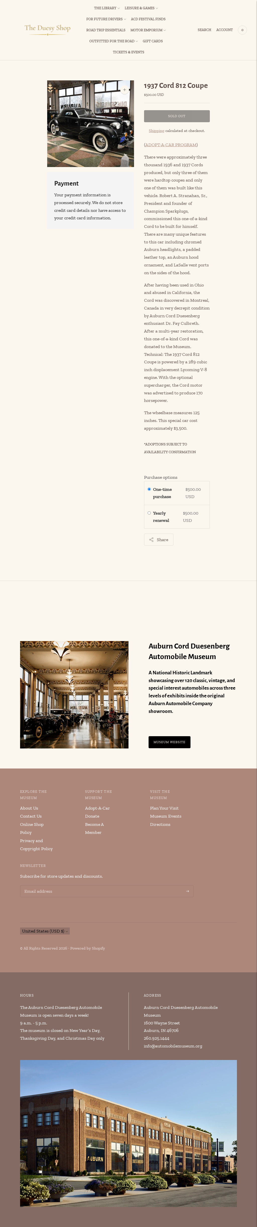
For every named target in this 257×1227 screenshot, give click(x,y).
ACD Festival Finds (148, 19)
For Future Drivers (104, 19)
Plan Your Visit (164, 808)
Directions (160, 824)
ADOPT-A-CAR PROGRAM (171, 144)
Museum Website (169, 742)
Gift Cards (153, 41)
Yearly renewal (162, 516)
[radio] (149, 489)
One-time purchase (162, 493)
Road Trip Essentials (105, 30)
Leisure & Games (140, 8)
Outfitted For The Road (112, 41)
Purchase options (160, 477)
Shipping (156, 130)
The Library (105, 8)
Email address (37, 886)
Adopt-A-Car (97, 808)
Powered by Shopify (87, 948)
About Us (29, 808)
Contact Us (31, 816)
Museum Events (165, 816)
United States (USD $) (43, 931)
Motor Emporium (146, 30)
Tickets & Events (128, 52)
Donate (92, 816)
